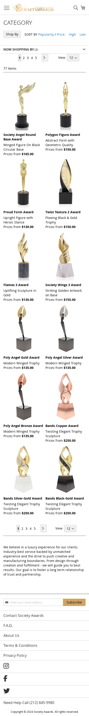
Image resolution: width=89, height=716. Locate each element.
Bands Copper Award (62, 426)
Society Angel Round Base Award (19, 136)
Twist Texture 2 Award (63, 212)
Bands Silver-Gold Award (22, 498)
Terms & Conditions (20, 645)
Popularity (46, 34)
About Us (11, 635)
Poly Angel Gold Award (21, 357)
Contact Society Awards (23, 615)
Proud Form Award (18, 212)
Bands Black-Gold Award (64, 498)
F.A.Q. (7, 625)
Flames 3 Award (16, 285)
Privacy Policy (15, 655)
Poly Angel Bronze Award (23, 426)
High (72, 34)
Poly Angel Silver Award (64, 357)
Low (83, 34)
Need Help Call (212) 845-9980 (28, 702)
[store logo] (33, 7)
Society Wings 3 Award (63, 285)
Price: (61, 34)
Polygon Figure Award (62, 134)
